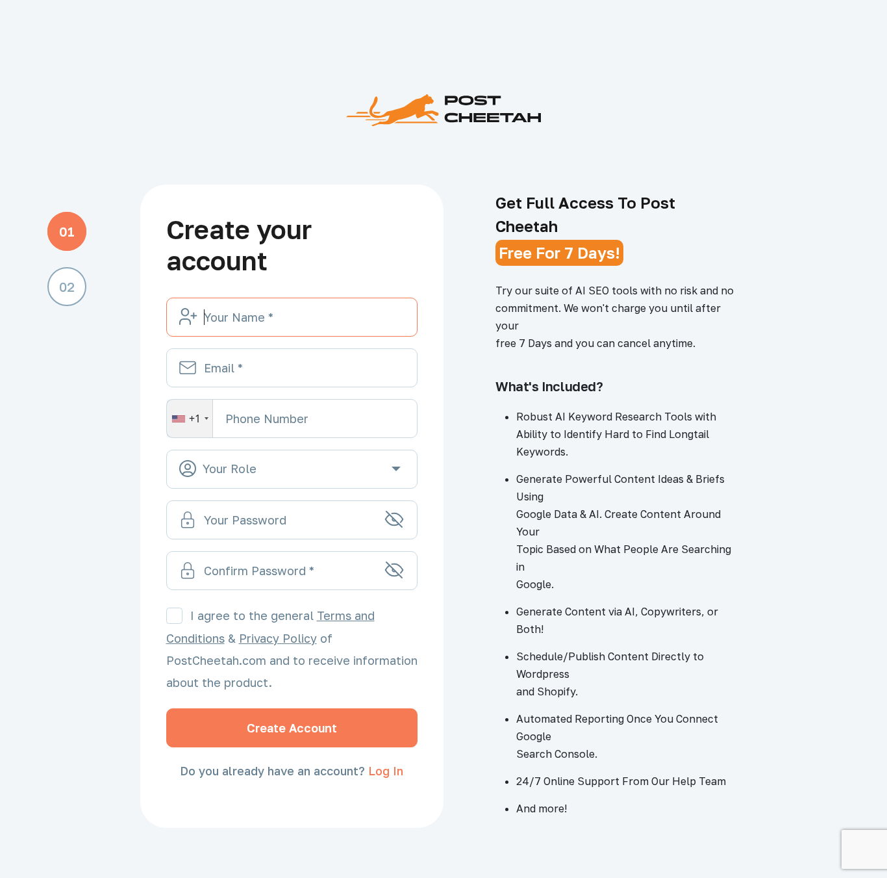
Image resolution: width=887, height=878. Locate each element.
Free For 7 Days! (559, 252)
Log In (385, 771)
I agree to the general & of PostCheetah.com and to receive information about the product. (292, 649)
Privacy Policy (278, 638)
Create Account (292, 728)
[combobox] (190, 418)
